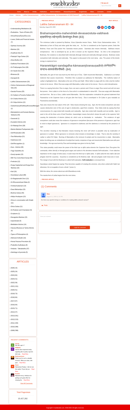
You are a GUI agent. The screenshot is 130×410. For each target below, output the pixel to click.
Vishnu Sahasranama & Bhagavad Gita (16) (22, 86)
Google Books (83, 12)
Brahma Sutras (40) (17, 193)
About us (26, 12)
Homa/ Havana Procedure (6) (21, 241)
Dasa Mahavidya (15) (18, 189)
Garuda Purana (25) (17, 91)
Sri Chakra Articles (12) (18, 98)
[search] (119, 5)
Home (19, 12)
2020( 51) (14, 290)
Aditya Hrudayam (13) (18, 196)
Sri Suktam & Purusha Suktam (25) (22, 95)
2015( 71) (14, 308)
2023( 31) (14, 279)
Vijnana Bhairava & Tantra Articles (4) (22, 229)
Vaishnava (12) (16, 140)
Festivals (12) (15, 161)
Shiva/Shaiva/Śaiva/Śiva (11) (21, 36)
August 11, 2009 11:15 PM (55, 196)
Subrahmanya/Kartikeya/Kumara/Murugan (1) (23, 107)
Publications (43, 12)
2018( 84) (14, 297)
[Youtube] (104, 3)
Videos (92, 12)
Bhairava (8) (15, 74)
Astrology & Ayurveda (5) (19, 252)
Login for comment (80, 227)
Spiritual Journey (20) (18, 46)
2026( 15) (14, 268)
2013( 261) (14, 316)
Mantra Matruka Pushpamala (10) (22, 129)
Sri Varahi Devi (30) (17, 71)
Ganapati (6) (15, 78)
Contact (109, 12)
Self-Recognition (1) (17, 143)
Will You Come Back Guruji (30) (21, 158)
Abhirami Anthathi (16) (18, 238)
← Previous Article (47, 20)
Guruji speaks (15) (17, 154)
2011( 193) (14, 323)
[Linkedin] (105, 3)
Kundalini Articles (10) (18, 122)
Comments (100, 12)
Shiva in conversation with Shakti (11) (22, 201)
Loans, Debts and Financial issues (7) (22, 41)
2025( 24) (14, 271)
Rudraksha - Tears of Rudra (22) (21, 32)
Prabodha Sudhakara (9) (19, 245)
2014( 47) (14, 312)
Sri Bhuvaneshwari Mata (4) (20, 182)
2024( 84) (14, 275)
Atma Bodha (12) (16, 60)
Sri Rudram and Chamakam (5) (21, 210)
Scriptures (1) (15, 213)
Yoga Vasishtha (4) (17, 151)
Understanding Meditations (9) (21, 28)
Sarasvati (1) (15, 118)
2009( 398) (14, 330)
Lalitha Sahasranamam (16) (20, 81)
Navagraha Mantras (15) (19, 217)
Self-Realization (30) (18, 133)
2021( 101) (14, 286)
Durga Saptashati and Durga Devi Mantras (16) (22, 166)
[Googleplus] (107, 3)
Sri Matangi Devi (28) (18, 125)
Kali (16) (14, 171)
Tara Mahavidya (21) (18, 136)
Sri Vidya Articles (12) (18, 102)
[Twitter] (102, 3)
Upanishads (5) (16, 221)
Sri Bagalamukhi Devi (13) (20, 178)
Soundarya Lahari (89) (18, 175)
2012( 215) (14, 319)
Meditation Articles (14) (18, 224)
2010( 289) (14, 327)
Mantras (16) (15, 49)
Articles (34, 12)
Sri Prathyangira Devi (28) (19, 67)
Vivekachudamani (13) (18, 186)
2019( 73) (14, 293)
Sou (48, 194)
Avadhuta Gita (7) (17, 53)
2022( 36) (14, 282)
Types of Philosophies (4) (19, 234)
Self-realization (87, 160)
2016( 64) (14, 305)
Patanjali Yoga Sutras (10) (20, 56)
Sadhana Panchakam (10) (20, 63)
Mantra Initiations (55, 12)
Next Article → (114, 20)
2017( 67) (14, 301)
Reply (46, 205)
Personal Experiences (70, 12)
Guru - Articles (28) (17, 147)
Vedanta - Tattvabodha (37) (20, 248)
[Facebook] (100, 3)
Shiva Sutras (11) (16, 206)
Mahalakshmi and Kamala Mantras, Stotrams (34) (23, 113)
